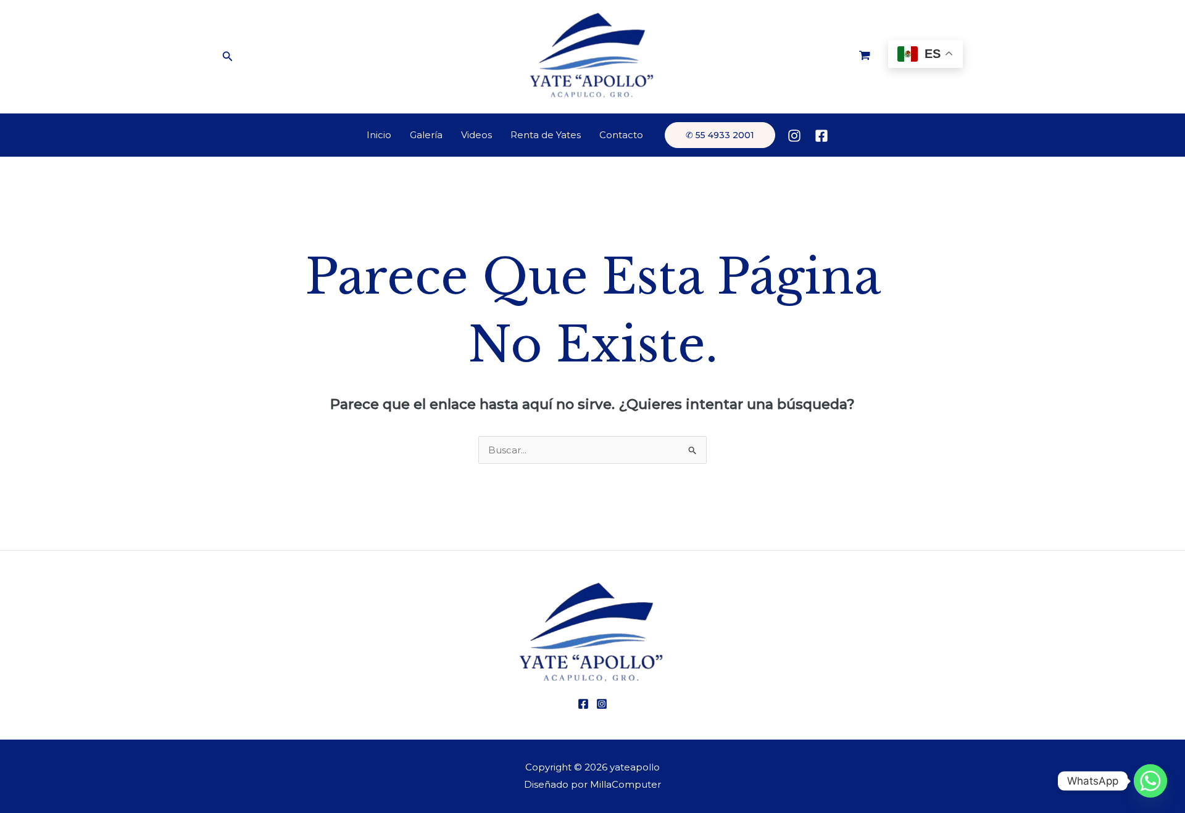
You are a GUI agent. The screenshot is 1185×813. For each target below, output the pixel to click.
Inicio (379, 135)
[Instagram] (794, 135)
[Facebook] (821, 135)
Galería (426, 135)
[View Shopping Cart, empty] (865, 57)
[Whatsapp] (1150, 781)
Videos (476, 135)
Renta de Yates (545, 135)
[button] (227, 57)
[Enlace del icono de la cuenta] (846, 135)
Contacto (621, 135)
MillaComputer (625, 784)
